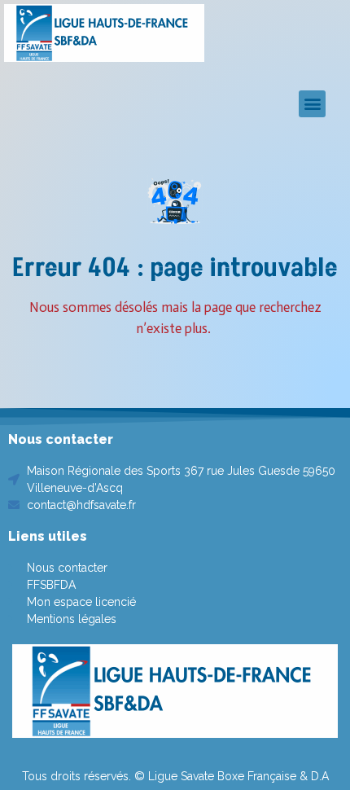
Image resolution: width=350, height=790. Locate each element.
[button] (312, 103)
